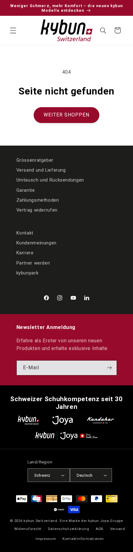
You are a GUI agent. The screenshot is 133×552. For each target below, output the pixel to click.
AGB (100, 529)
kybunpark (27, 273)
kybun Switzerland (41, 521)
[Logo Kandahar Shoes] (100, 420)
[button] (13, 30)
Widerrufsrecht (27, 529)
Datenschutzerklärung (68, 529)
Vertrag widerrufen (37, 210)
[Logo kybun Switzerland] (28, 420)
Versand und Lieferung (41, 170)
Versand (117, 529)
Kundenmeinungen (36, 243)
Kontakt (24, 233)
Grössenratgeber (35, 160)
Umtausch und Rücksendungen (50, 180)
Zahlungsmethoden (37, 200)
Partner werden (33, 263)
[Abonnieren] (109, 367)
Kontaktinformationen (83, 539)
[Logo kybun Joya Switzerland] (66, 435)
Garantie (25, 190)
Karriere (25, 253)
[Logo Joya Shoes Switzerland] (62, 420)
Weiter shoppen (67, 115)
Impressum (46, 539)
